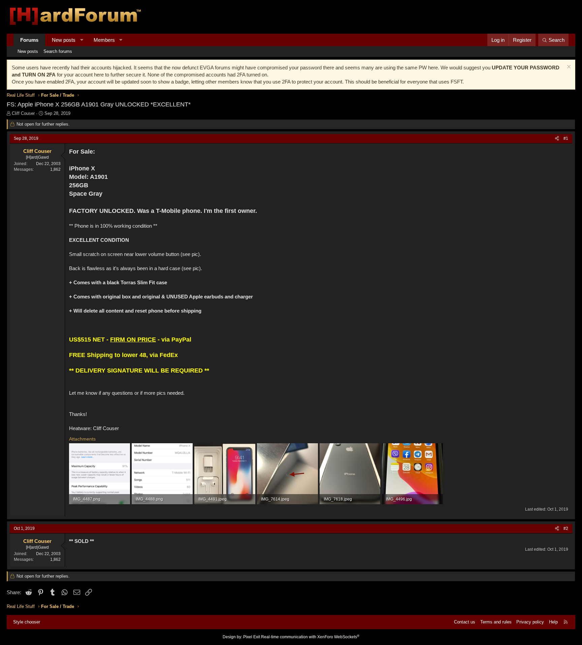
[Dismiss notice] (568, 67)
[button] (81, 40)
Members (104, 40)
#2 (565, 528)
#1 (565, 138)
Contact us (464, 621)
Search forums (57, 51)
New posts (63, 40)
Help (553, 621)
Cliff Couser (23, 113)
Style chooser (26, 621)
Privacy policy (530, 621)
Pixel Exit (251, 637)
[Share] (557, 138)
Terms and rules (496, 621)
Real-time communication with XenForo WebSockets (310, 637)
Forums (29, 40)
